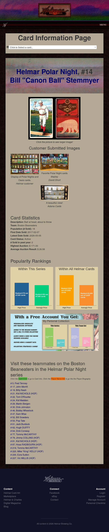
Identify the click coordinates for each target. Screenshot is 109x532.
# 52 (13, 417)
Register (101, 496)
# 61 (13, 424)
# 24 (13, 400)
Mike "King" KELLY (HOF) (30, 451)
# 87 (13, 444)
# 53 (13, 420)
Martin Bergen (23, 403)
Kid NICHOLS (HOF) (26, 393)
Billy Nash (21, 390)
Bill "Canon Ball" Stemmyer (54, 80)
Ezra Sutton (23, 454)
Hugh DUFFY (23, 427)
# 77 (13, 434)
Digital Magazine (12, 503)
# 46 (13, 410)
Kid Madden (22, 400)
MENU (103, 24)
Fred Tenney (21, 383)
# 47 (13, 413)
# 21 (13, 393)
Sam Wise (21, 413)
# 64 (13, 430)
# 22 (13, 396)
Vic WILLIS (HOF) (26, 458)
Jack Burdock (23, 424)
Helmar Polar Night (46, 71)
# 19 (13, 390)
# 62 (13, 427)
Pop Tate (20, 420)
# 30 (13, 407)
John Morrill (22, 386)
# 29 (13, 403)
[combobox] (53, 47)
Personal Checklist (95, 503)
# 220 (13, 451)
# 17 (13, 386)
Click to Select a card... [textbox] (21, 47)
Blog (6, 506)
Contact (54, 499)
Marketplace (10, 496)
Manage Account (96, 499)
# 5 (12, 383)
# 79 (13, 437)
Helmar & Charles (13, 499)
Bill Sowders (22, 417)
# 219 (13, 447)
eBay (54, 496)
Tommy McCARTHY (26, 434)
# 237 (13, 458)
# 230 (13, 454)
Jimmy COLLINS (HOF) (28, 437)
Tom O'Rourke (23, 396)
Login (102, 492)
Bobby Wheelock (24, 410)
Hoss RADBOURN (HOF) (29, 444)
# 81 (13, 441)
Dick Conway (23, 430)
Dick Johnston (23, 407)
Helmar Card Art (12, 492)
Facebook (54, 492)
